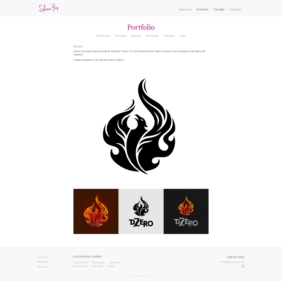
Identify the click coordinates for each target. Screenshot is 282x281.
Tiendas (218, 9)
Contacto (235, 9)
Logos (182, 35)
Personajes (120, 35)
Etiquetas (136, 35)
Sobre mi (186, 9)
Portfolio (202, 9)
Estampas (168, 35)
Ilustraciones (103, 35)
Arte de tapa (152, 35)
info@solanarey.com (233, 262)
